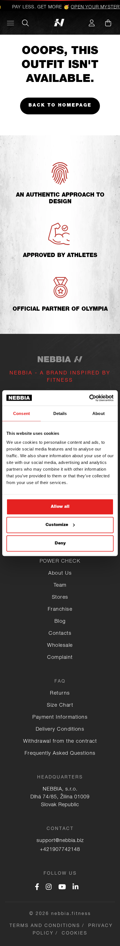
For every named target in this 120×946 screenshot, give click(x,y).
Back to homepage (60, 105)
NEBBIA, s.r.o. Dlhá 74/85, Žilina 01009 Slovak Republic (60, 797)
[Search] (25, 23)
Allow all (60, 506)
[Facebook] (37, 887)
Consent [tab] (21, 413)
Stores (60, 597)
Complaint (60, 657)
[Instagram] (49, 887)
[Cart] (108, 23)
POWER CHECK (60, 561)
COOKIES (74, 933)
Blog (60, 621)
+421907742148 (60, 849)
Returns (60, 693)
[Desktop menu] (10, 23)
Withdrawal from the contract (60, 741)
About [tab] (98, 413)
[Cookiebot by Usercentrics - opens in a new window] (89, 398)
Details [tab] (60, 413)
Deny (60, 543)
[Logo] (60, 23)
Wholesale (60, 645)
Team (60, 585)
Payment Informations (60, 717)
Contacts (60, 633)
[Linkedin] (75, 887)
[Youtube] (62, 887)
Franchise (60, 609)
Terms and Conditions (44, 926)
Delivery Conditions (60, 729)
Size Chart (60, 705)
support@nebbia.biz (60, 840)
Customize (56, 525)
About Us (60, 573)
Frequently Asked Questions (60, 753)
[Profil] (91, 23)
